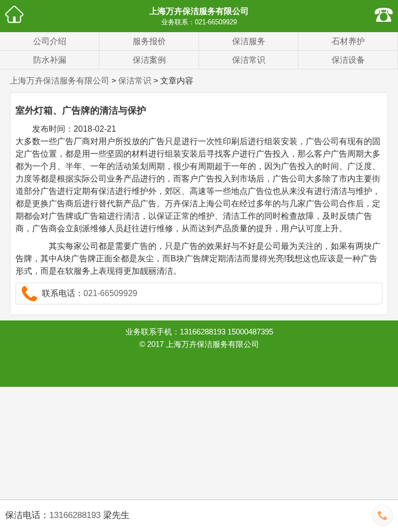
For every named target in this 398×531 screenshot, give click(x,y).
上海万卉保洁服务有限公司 (199, 11)
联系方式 (384, 14)
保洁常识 (248, 59)
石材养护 (348, 41)
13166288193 (75, 515)
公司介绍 (49, 41)
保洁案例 (149, 59)
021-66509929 (216, 22)
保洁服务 (248, 41)
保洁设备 (348, 59)
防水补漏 (49, 59)
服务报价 (149, 41)
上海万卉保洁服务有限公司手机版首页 (14, 14)
